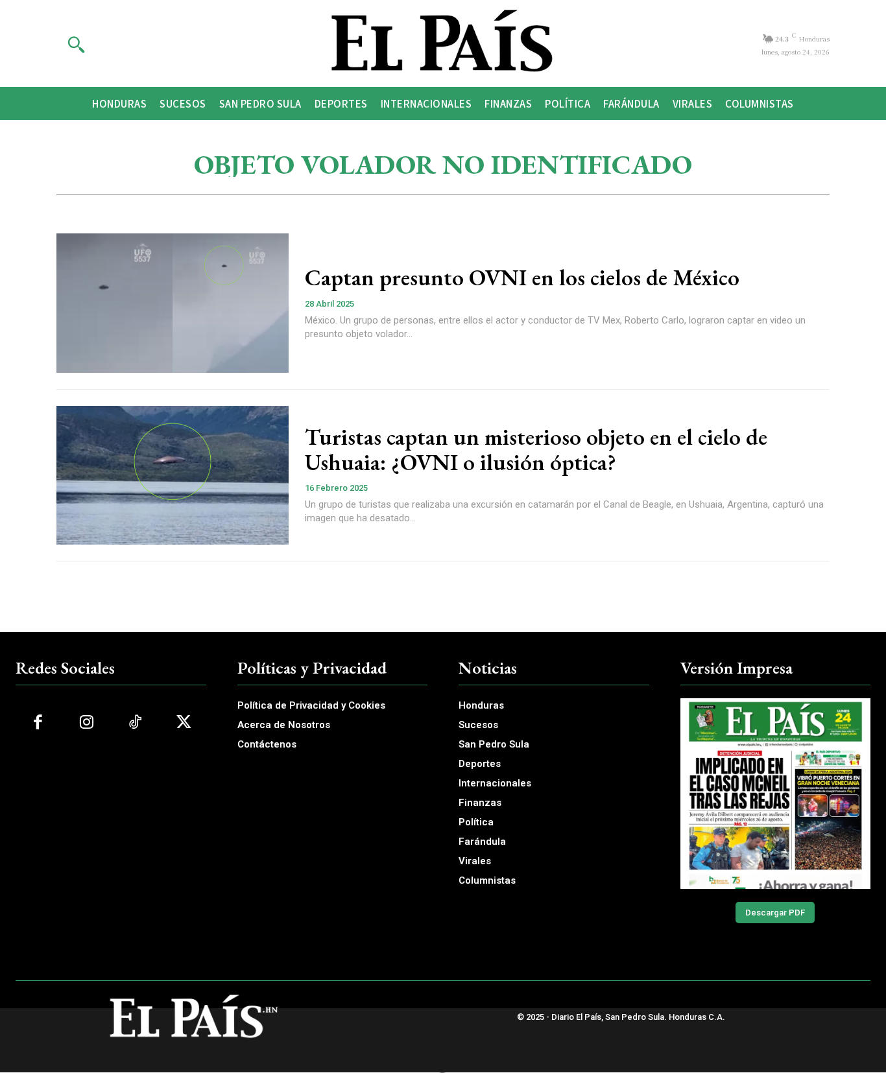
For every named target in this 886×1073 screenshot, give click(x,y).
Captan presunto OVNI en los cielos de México (522, 277)
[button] (75, 44)
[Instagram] (87, 723)
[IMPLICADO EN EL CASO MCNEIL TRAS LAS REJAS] (775, 793)
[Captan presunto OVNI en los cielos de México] (172, 303)
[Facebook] (38, 723)
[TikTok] (135, 723)
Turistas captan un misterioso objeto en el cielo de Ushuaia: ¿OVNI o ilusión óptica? (536, 449)
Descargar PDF (775, 912)
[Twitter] (184, 723)
